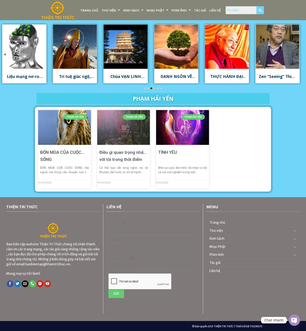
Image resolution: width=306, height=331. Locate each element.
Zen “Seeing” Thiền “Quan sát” (277, 79)
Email (112, 240)
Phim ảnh (179, 10)
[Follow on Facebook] (10, 283)
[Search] (260, 10)
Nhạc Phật (155, 10)
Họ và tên (115, 223)
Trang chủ (89, 10)
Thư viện (109, 10)
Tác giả (200, 10)
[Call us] (32, 283)
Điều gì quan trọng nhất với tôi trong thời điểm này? (122, 159)
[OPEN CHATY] (294, 320)
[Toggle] (295, 230)
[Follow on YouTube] (47, 283)
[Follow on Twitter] (17, 283)
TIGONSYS (256, 326)
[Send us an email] (25, 283)
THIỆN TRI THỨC (223, 326)
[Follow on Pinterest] (40, 283)
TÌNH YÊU (167, 152)
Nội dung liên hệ (119, 258)
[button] (145, 88)
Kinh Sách (131, 10)
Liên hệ (215, 10)
